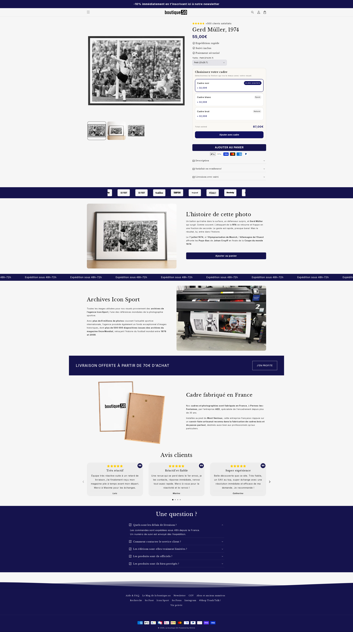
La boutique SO (172, 628)
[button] (253, 12)
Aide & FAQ (132, 595)
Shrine (192, 628)
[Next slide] (270, 482)
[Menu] (88, 12)
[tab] (173, 499)
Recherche (136, 600)
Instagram (190, 600)
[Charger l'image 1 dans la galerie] (97, 131)
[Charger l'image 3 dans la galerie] (136, 131)
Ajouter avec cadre (229, 135)
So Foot (149, 600)
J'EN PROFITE (265, 365)
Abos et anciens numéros (211, 595)
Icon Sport (163, 600)
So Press (177, 600)
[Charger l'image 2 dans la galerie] (116, 131)
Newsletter (180, 595)
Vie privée (176, 605)
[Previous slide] (83, 482)
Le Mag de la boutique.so (156, 595)
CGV (191, 595)
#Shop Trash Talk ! (210, 600)
